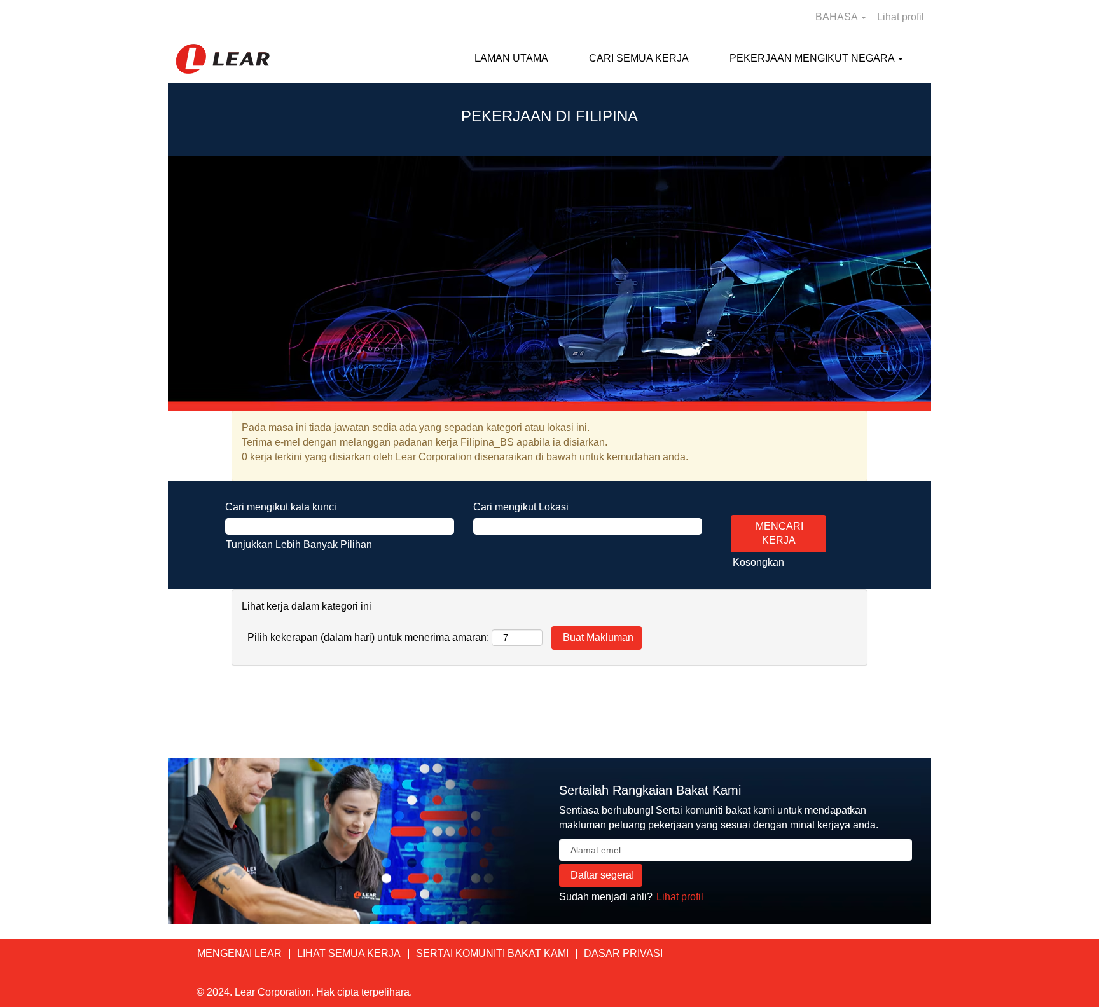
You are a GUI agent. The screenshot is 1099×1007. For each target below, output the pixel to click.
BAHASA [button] (837, 16)
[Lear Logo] (222, 58)
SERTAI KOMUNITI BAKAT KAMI (492, 953)
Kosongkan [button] (758, 562)
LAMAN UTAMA (511, 58)
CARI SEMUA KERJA (639, 58)
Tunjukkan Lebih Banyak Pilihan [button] (299, 544)
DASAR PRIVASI (623, 953)
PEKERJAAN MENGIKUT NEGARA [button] (813, 58)
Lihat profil (900, 16)
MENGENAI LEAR (239, 953)
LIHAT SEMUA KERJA (349, 953)
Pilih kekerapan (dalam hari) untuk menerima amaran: (368, 637)
